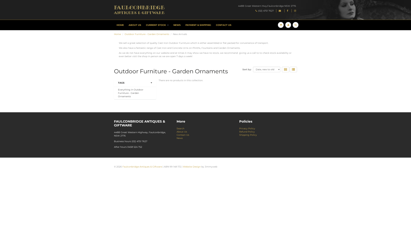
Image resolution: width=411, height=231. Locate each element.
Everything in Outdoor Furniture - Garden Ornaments (130, 93)
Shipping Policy (248, 134)
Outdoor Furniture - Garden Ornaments (147, 34)
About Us (135, 25)
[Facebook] (288, 10)
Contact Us (223, 25)
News (177, 25)
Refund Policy (247, 131)
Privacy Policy (247, 128)
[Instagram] (295, 10)
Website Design (192, 166)
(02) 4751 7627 (266, 10)
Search (180, 128)
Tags (121, 82)
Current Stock (156, 25)
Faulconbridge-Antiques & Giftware (142, 166)
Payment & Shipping (198, 25)
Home (120, 25)
